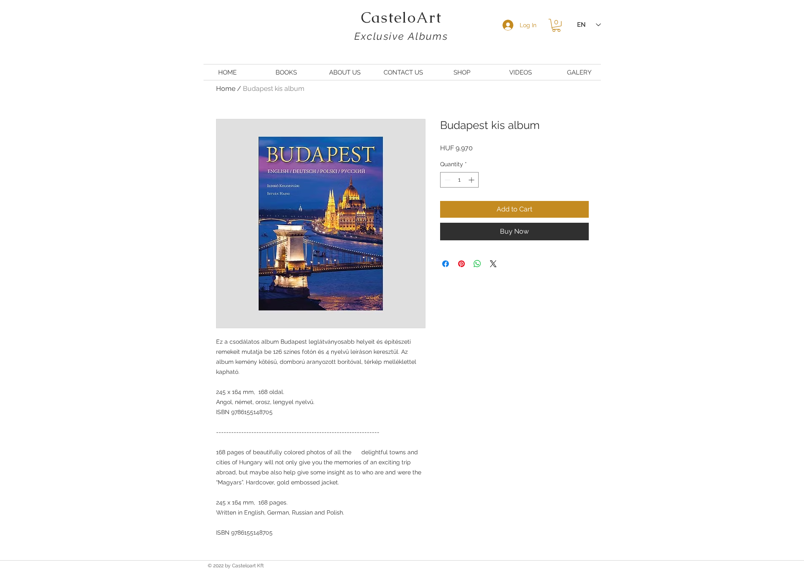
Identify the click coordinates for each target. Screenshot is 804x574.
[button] (556, 25)
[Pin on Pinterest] (461, 264)
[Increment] (472, 179)
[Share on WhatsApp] (477, 264)
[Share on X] (493, 264)
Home (225, 89)
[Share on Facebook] (446, 264)
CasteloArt (401, 17)
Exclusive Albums (401, 36)
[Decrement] (446, 179)
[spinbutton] (459, 179)
